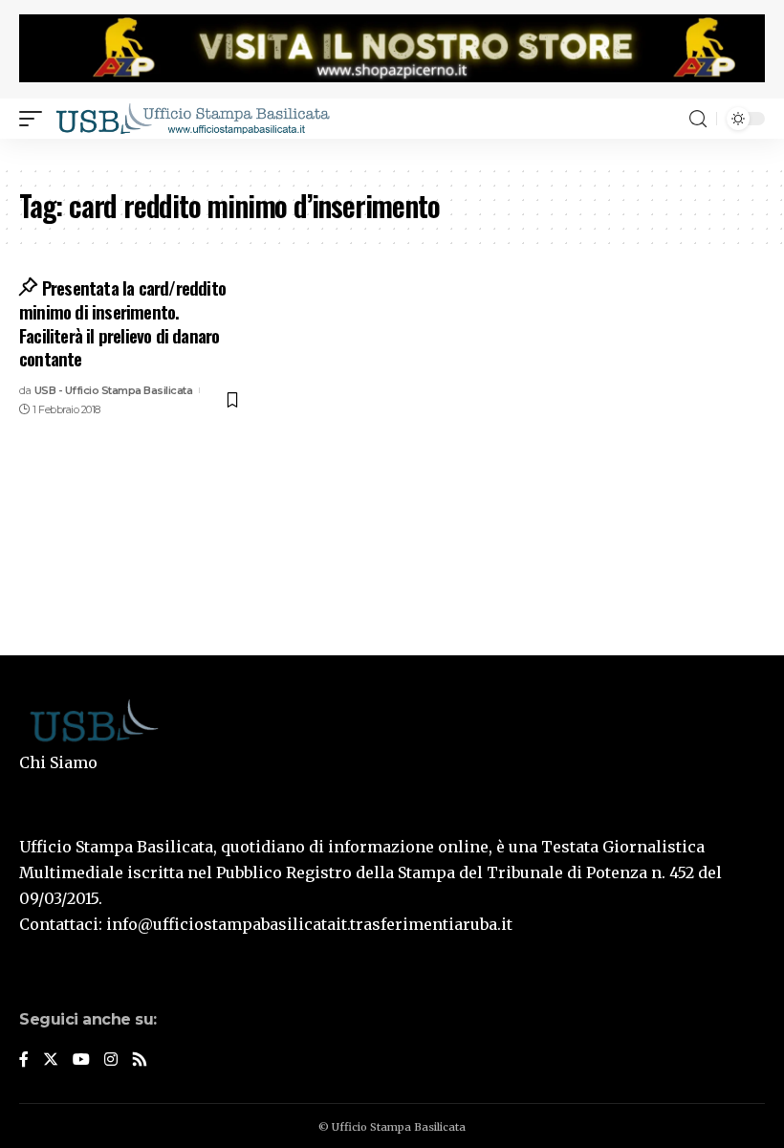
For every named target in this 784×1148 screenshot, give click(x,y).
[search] (698, 119)
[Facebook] (24, 1060)
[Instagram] (111, 1060)
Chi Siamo (58, 762)
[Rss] (139, 1060)
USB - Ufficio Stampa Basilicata (113, 390)
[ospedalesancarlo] (392, 152)
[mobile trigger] (35, 119)
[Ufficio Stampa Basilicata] (192, 119)
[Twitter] (50, 1060)
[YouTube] (81, 1060)
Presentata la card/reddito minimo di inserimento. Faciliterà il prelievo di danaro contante (122, 322)
